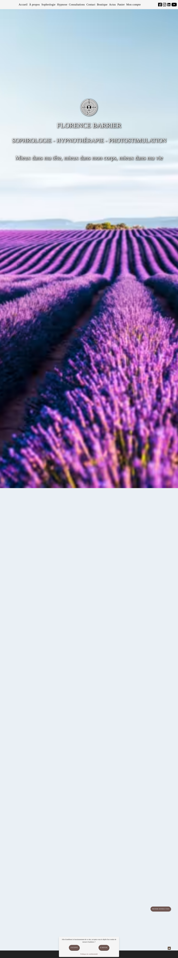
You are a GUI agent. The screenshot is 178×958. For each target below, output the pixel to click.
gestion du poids (55, 610)
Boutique (102, 4)
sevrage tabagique (38, 614)
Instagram (144, 756)
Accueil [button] (23, 4)
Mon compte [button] (133, 4)
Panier (121, 4)
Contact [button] (90, 4)
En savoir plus (37, 894)
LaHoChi (81, 628)
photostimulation (39, 628)
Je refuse (103, 947)
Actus (112, 4)
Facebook (166, 756)
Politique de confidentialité (89, 954)
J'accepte (74, 947)
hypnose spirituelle (23, 618)
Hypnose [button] (62, 4)
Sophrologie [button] (48, 4)
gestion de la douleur (58, 614)
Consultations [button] (77, 4)
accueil (6, 522)
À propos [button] (34, 4)
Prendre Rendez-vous (160, 909)
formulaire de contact (56, 638)
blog (134, 756)
